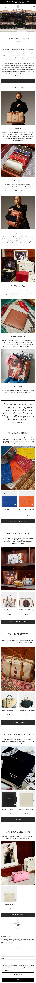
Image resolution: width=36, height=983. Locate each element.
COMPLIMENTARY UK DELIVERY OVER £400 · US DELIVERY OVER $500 (18, 2)
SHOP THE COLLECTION (18, 81)
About (3, 958)
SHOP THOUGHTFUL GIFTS (18, 622)
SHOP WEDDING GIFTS (18, 914)
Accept (18, 979)
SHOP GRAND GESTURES (18, 722)
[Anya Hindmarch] (18, 7)
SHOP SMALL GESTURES (18, 521)
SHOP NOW (18, 819)
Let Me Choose (18, 974)
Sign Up (18, 948)
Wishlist (15, 505)
